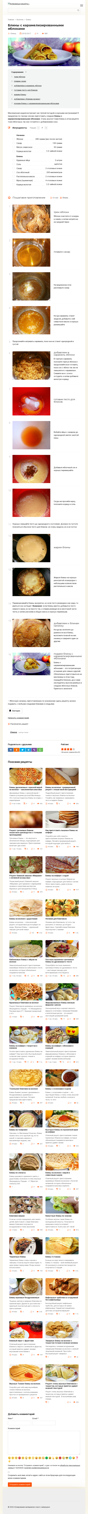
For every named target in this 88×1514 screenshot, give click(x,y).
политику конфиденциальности (36, 1468)
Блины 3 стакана (52, 1257)
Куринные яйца (23, 160)
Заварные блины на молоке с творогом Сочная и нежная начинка (61, 1342)
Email (35, 1418)
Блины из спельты (17, 1173)
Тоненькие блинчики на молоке (23, 1089)
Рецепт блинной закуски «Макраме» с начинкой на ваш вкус (25, 877)
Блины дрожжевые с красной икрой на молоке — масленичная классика (25, 788)
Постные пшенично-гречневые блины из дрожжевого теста (59, 961)
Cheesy (13, 732)
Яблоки (19, 139)
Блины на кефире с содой (57, 876)
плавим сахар (20, 81)
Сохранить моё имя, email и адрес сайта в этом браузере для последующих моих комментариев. (41, 1476)
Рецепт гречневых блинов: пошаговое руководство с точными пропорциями (25, 832)
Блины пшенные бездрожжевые (24, 1298)
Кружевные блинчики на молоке (24, 1003)
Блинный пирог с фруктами (21, 1341)
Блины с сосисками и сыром (58, 1089)
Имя (10, 1418)
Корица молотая (23, 151)
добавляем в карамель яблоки (27, 86)
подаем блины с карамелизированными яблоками (36, 103)
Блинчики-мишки (17, 1216)
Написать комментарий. (18, 718)
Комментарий (14, 1428)
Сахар (19, 143)
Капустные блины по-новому (58, 1216)
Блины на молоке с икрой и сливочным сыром (57, 1174)
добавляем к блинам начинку (27, 99)
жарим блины (20, 94)
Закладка (16, 711)
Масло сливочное (24, 147)
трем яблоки (19, 77)
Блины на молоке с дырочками (23, 919)
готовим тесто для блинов (25, 90)
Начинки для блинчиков (56, 919)
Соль (18, 164)
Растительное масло (25, 176)
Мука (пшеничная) (24, 180)
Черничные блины (17, 1257)
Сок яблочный (22, 172)
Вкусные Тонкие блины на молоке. (25, 1384)
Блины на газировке (18, 1130)
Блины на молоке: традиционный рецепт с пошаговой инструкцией (60, 788)
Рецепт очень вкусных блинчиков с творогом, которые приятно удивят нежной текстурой (61, 1386)
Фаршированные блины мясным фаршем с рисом (60, 1004)
